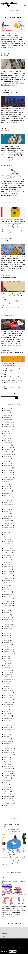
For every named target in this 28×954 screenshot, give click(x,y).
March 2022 (7, 516)
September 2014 (8, 704)
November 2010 (8, 803)
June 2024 (6, 459)
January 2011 (7, 798)
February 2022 (8, 518)
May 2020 (6, 562)
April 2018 (6, 615)
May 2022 (6, 511)
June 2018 (6, 610)
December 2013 (8, 723)
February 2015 (8, 693)
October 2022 (7, 502)
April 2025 (6, 438)
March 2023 (7, 491)
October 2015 (7, 677)
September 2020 (8, 555)
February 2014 (8, 718)
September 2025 (8, 429)
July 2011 (6, 785)
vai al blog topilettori (14, 924)
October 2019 (7, 578)
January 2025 (7, 445)
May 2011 (6, 789)
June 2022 (6, 509)
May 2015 (6, 686)
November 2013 (8, 725)
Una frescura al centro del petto (13, 878)
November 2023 (8, 475)
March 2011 (7, 794)
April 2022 (6, 514)
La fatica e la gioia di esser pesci (8, 202)
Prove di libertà (6, 165)
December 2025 (8, 422)
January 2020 (7, 571)
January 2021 (7, 546)
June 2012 (6, 759)
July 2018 (6, 608)
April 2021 (6, 539)
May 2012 (6, 762)
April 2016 (6, 663)
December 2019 (8, 573)
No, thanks (12, 951)
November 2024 (8, 449)
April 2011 (6, 791)
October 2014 (7, 702)
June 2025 (6, 433)
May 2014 (6, 711)
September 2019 (8, 580)
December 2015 (8, 672)
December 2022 (8, 498)
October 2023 (7, 477)
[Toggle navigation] (25, 4)
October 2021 (7, 527)
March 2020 (7, 566)
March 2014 (7, 716)
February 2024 (8, 468)
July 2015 (6, 681)
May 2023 (6, 486)
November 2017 (8, 626)
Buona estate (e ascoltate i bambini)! (11, 825)
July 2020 (6, 557)
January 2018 (7, 622)
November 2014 (8, 700)
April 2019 (6, 589)
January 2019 (7, 596)
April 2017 (6, 638)
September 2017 (8, 631)
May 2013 (6, 736)
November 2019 (8, 576)
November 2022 (8, 500)
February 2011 (8, 796)
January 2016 (7, 670)
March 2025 (7, 440)
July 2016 (6, 656)
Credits (4, 936)
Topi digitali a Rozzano (9, 315)
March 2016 (7, 665)
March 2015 (7, 690)
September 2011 (8, 780)
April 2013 (6, 739)
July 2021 (6, 532)
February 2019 (8, 594)
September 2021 (8, 530)
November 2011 (8, 775)
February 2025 (8, 442)
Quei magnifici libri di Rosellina (12, 17)
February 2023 (8, 493)
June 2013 (6, 734)
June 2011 (6, 787)
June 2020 (6, 560)
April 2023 (6, 488)
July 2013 (6, 732)
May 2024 (6, 461)
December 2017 (8, 624)
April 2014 (6, 713)
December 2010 (8, 801)
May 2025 (6, 436)
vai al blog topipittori (14, 872)
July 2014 (6, 707)
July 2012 (6, 757)
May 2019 (6, 587)
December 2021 (8, 523)
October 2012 (7, 752)
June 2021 (6, 534)
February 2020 (8, 569)
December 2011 (8, 773)
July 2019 (6, 582)
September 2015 (8, 679)
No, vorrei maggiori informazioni (10, 948)
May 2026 (6, 410)
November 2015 (8, 674)
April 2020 (7, 564)
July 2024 (6, 456)
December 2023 (8, 472)
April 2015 (6, 688)
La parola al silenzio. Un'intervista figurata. (12, 352)
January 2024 (7, 470)
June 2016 (6, 658)
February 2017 (8, 642)
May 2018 (6, 612)
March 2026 (7, 415)
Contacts (4, 933)
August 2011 (7, 782)
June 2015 (6, 684)
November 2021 (8, 525)
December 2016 (8, 647)
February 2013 (8, 743)
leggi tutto (10, 47)
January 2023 (7, 495)
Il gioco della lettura (5, 129)
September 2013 (8, 729)
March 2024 (7, 465)
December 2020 (8, 548)
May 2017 (6, 635)
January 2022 (7, 521)
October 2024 (7, 452)
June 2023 (6, 484)
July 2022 (6, 507)
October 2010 (7, 805)
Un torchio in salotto (5, 54)
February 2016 (8, 667)
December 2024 (8, 447)
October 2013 (7, 727)
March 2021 (7, 541)
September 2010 (8, 808)
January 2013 (7, 746)
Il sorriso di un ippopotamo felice (9, 91)
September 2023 (8, 479)
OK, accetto (4, 951)
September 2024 (8, 454)
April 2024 (7, 463)
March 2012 (7, 766)
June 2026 (6, 408)
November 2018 (8, 601)
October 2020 (7, 553)
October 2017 (7, 628)
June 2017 (6, 633)
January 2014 (7, 720)
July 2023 (6, 481)
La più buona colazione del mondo (8, 277)
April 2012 (6, 764)
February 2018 (8, 619)
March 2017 (7, 640)
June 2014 (6, 709)
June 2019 (6, 585)
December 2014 (8, 697)
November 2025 (8, 424)
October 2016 (7, 651)
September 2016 (8, 654)
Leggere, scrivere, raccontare (7, 239)
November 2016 (8, 649)
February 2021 (8, 544)
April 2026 (7, 413)
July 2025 (6, 431)
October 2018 (7, 603)
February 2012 (8, 768)
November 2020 (8, 550)
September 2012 (8, 755)
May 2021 (6, 537)
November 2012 (8, 750)
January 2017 (7, 645)
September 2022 (8, 504)
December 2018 (8, 599)
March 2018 (7, 617)
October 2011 (7, 778)
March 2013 (7, 741)
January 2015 (7, 695)
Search (17, 398)
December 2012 (8, 748)
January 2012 (7, 771)
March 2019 (7, 592)
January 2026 (7, 419)
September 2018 (8, 605)
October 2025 (7, 426)
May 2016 (6, 661)
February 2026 (8, 417)
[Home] (9, 4)
